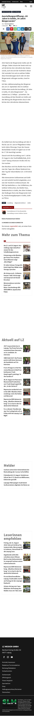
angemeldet (14, 226)
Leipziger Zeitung (6, 1)
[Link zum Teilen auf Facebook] (8, 29)
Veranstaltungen (7, 12)
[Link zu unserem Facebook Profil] (4, 657)
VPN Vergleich (6, 678)
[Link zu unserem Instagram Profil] (8, 657)
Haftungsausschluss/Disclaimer (12, 689)
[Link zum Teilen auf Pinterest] (11, 29)
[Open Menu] (31, 6)
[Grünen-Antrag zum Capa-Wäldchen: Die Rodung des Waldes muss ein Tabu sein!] (26, 588)
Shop (21, 1)
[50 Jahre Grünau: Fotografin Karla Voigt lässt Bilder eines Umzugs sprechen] (26, 267)
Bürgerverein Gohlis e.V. (20, 203)
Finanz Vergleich (7, 680)
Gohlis (28, 203)
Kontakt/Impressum (8, 662)
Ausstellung (10, 203)
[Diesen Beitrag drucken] (29, 29)
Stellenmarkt (15, 1)
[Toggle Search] (25, 6)
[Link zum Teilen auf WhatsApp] (15, 29)
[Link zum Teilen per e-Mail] (26, 29)
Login (30, 1)
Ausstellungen (16, 12)
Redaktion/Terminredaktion (11, 665)
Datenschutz (6, 692)
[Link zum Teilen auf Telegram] (18, 29)
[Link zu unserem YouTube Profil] (12, 657)
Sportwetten (6, 683)
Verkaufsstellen (7, 671)
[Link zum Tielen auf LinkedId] (22, 29)
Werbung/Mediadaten (9, 668)
